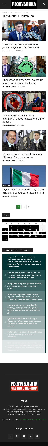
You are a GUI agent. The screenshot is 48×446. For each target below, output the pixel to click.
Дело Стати (6, 150)
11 (30, 230)
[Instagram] (17, 436)
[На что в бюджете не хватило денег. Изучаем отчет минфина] (24, 30)
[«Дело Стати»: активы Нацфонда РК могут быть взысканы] (24, 140)
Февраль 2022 (24, 220)
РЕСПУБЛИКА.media (9, 86)
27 (42, 236)
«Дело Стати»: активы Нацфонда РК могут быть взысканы (22, 156)
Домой (4, 12)
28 (6, 239)
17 (24, 233)
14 (6, 233)
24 (24, 236)
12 (36, 230)
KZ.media (5, 196)
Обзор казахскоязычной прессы (13, 111)
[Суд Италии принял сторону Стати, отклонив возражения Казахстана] (24, 176)
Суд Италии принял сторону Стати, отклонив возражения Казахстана (23, 191)
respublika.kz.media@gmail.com (32, 419)
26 (36, 236)
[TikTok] (30, 436)
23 (18, 236)
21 (6, 236)
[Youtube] (37, 436)
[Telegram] (24, 436)
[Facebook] (10, 436)
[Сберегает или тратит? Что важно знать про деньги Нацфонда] (24, 66)
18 (30, 233)
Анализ (5, 40)
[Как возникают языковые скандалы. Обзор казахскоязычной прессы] (24, 101)
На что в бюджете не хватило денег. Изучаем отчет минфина (21, 46)
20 (42, 233)
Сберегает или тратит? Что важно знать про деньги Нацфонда (22, 81)
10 (24, 230)
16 (18, 233)
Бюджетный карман (9, 76)
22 (12, 236)
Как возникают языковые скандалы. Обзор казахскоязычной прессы (23, 118)
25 (30, 236)
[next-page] (28, 207)
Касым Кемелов (8, 51)
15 (12, 233)
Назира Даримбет (8, 125)
